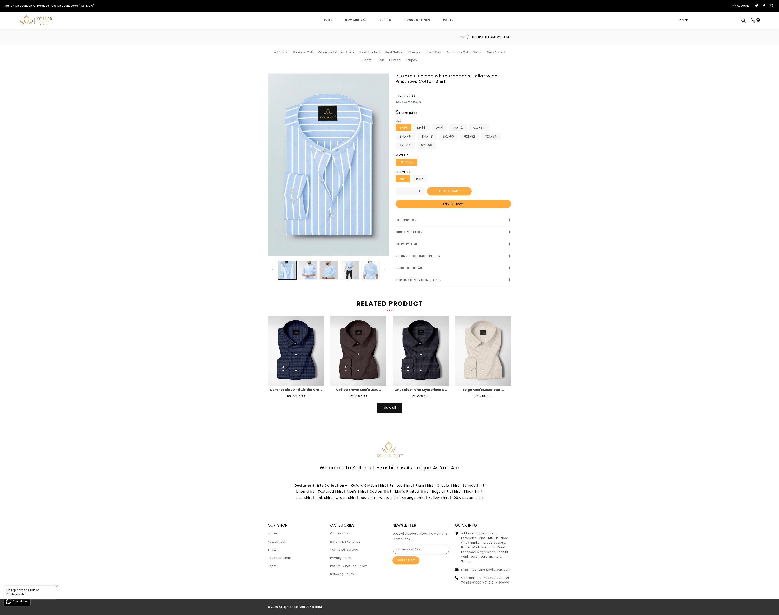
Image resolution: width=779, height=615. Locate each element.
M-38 (421, 128)
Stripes (411, 60)
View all (389, 407)
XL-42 (458, 128)
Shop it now (453, 204)
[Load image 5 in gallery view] (370, 270)
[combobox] (712, 20)
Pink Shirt (324, 497)
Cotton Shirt (381, 491)
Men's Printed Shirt (411, 491)
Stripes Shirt (474, 485)
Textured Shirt (330, 491)
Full (403, 179)
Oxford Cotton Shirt (368, 485)
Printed (395, 60)
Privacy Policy (341, 558)
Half (419, 179)
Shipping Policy (342, 574)
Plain (380, 60)
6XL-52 (469, 136)
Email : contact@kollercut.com (486, 570)
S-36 (403, 128)
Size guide (410, 113)
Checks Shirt (448, 485)
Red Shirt (368, 497)
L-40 (439, 128)
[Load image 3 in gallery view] (328, 270)
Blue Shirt (303, 497)
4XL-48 (427, 136)
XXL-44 (479, 128)
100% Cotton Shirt (468, 497)
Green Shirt (346, 497)
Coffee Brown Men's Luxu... (358, 390)
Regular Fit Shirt (446, 491)
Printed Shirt (401, 485)
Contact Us (339, 533)
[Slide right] (385, 270)
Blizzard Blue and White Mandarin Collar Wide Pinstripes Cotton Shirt (491, 37)
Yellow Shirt (438, 497)
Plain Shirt (424, 485)
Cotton (406, 162)
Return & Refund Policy (348, 566)
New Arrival (496, 52)
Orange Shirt (413, 497)
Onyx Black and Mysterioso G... (421, 390)
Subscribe (406, 560)
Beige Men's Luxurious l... (483, 390)
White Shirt (389, 497)
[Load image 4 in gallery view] (349, 270)
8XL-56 (405, 145)
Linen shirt (305, 491)
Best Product (369, 52)
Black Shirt (473, 491)
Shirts (272, 550)
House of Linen (279, 558)
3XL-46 (405, 136)
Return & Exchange (345, 542)
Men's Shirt (356, 491)
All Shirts (281, 52)
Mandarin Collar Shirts (464, 52)
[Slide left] (272, 270)
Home (462, 37)
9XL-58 (426, 145)
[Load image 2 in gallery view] (307, 270)
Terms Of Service (344, 550)
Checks (414, 52)
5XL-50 (448, 136)
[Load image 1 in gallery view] (287, 270)
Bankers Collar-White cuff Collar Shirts (323, 52)
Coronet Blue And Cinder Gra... (296, 390)
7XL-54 (491, 136)
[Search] (743, 20)
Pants (366, 60)
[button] (385, 20)
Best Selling (394, 52)
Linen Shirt (433, 52)
